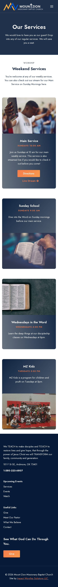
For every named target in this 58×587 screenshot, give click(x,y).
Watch (6, 496)
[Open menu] (52, 6)
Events (6, 491)
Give (5, 512)
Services (7, 486)
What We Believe (12, 522)
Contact (7, 527)
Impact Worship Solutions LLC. (33, 578)
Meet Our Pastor (11, 517)
